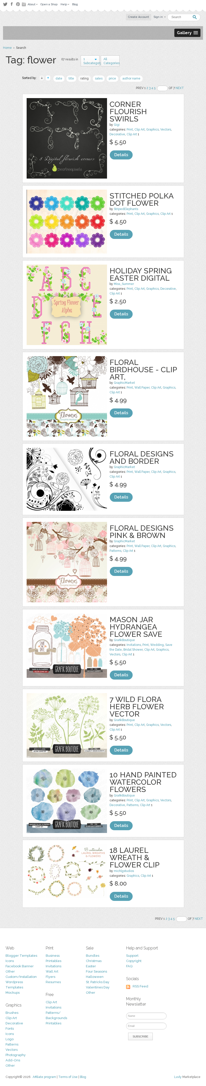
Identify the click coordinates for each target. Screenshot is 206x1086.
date (59, 78)
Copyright (133, 961)
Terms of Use (68, 1077)
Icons (10, 961)
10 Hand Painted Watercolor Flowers (143, 782)
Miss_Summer (124, 284)
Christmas (93, 961)
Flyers (50, 977)
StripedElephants (126, 209)
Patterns (115, 551)
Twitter (5, 4)
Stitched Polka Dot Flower (141, 199)
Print (130, 129)
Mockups (13, 992)
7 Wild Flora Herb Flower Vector (137, 706)
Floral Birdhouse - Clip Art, (143, 369)
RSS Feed (140, 986)
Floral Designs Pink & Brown (142, 532)
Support (132, 955)
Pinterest (18, 4)
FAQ (129, 966)
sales (98, 78)
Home (7, 48)
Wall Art (52, 971)
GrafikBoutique (124, 640)
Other (10, 971)
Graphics (152, 129)
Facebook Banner (20, 966)
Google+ (24, 4)
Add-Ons (13, 1060)
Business (53, 955)
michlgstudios (124, 871)
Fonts (10, 1028)
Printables (53, 961)
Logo (10, 1039)
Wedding (157, 645)
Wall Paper (141, 387)
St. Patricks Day (97, 982)
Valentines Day (98, 987)
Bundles (92, 955)
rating (84, 78)
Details (121, 154)
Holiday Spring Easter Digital (141, 274)
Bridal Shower (133, 649)
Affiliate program (44, 1077)
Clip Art (139, 129)
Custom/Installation (21, 977)
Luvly (178, 1077)
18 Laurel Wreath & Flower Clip (135, 857)
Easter (91, 966)
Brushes (12, 1013)
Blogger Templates (21, 955)
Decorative (117, 134)
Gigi (117, 125)
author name (131, 78)
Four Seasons (96, 971)
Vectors (165, 129)
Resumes (53, 982)
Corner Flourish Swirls (128, 111)
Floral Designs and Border (142, 457)
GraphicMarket (124, 383)
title (71, 78)
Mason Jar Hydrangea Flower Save (136, 627)
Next (180, 88)
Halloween (95, 977)
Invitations (134, 645)
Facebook (11, 4)
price (112, 78)
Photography (16, 1055)
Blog (83, 1077)
